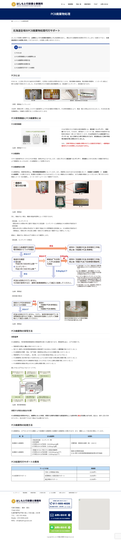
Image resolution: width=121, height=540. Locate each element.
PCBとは (19, 53)
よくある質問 (52, 492)
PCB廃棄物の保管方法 (23, 60)
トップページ (16, 492)
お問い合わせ (62, 492)
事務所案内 (33, 492)
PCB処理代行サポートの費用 (25, 68)
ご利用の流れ (42, 492)
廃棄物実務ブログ (73, 492)
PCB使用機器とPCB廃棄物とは (26, 56)
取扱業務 (25, 492)
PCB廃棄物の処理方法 (23, 64)
